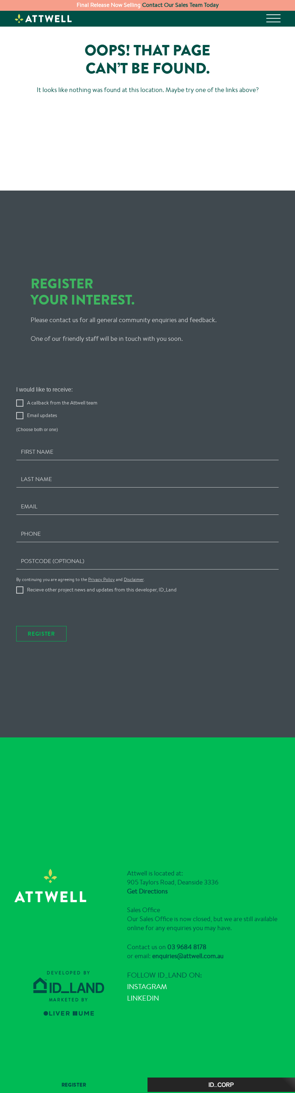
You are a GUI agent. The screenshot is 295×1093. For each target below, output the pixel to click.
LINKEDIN (143, 1001)
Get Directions (147, 894)
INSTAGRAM (147, 990)
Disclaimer (134, 581)
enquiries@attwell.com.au (187, 959)
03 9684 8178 (186, 950)
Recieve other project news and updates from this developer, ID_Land (102, 591)
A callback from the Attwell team (62, 405)
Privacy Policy (101, 581)
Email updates (42, 417)
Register (41, 635)
